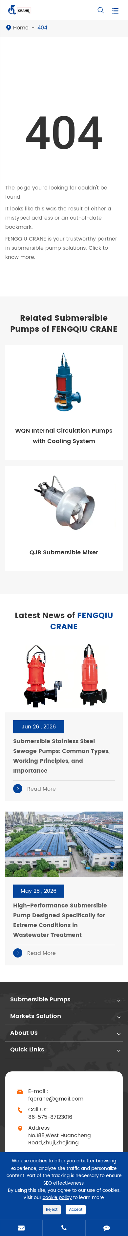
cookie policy (57, 1197)
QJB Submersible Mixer (64, 552)
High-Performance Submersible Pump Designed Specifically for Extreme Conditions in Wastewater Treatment (60, 920)
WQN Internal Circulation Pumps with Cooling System (64, 436)
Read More (35, 789)
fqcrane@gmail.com (55, 1099)
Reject (51, 1210)
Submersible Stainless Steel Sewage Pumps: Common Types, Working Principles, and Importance (61, 756)
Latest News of (64, 621)
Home (21, 28)
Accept (75, 1210)
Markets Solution (35, 1016)
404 (42, 28)
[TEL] (64, 1228)
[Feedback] (107, 1228)
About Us (24, 1033)
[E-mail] (21, 1228)
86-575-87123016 (50, 1117)
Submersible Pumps (40, 999)
